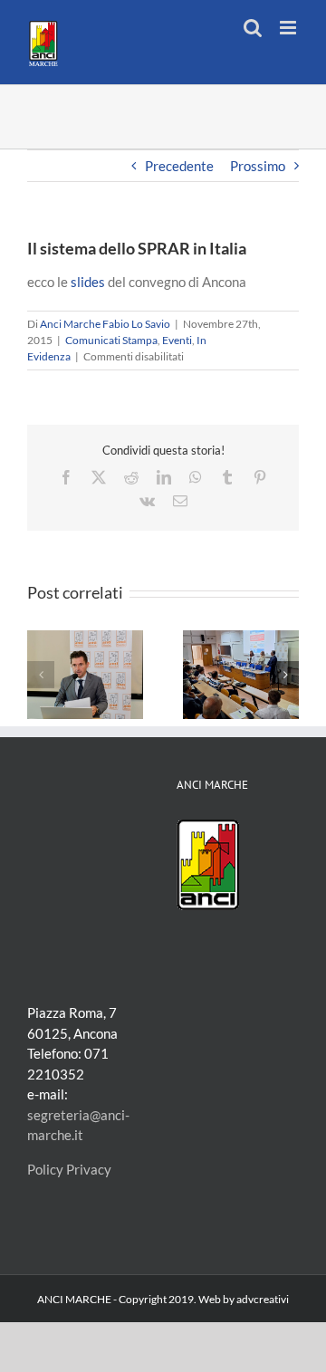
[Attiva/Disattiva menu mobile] (289, 27)
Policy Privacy (69, 1169)
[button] (40, 674)
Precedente (179, 166)
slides (88, 281)
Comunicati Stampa (111, 340)
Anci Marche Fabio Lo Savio (105, 324)
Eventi (177, 340)
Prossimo (257, 166)
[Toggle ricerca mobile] (253, 27)
